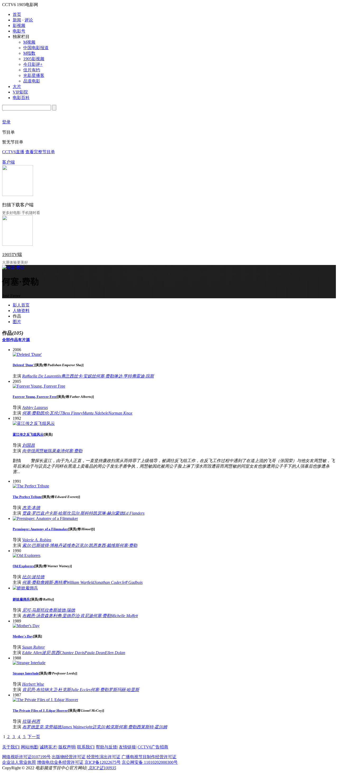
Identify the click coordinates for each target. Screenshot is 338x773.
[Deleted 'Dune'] (27, 354)
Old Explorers (23, 566)
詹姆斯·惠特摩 (53, 582)
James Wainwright (76, 727)
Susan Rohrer (33, 647)
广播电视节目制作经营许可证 (148, 757)
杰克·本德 (31, 507)
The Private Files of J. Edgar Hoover (40, 711)
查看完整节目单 (40, 152)
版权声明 (66, 747)
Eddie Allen (32, 652)
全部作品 (10, 339)
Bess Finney (72, 413)
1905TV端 (12, 254)
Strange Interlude (26, 673)
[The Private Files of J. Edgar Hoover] (45, 699)
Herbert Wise (33, 684)
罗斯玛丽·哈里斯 (124, 689)
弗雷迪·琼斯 (143, 376)
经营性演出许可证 (103, 757)
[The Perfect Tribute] (31, 486)
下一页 (33, 736)
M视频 (29, 42)
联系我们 (85, 747)
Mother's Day (23, 636)
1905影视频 (33, 59)
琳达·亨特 (123, 376)
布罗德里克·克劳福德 (41, 727)
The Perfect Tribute (27, 497)
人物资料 (21, 310)
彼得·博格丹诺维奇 (57, 545)
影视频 (19, 25)
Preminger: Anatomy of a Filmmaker (40, 529)
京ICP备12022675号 (102, 762)
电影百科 (21, 97)
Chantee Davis (72, 652)
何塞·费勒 (105, 376)
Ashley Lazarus (35, 407)
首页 (17, 14)
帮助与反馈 (106, 747)
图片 (17, 321)
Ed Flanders (134, 513)
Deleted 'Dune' (23, 365)
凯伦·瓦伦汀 (51, 413)
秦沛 (60, 451)
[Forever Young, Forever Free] (39, 386)
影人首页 (21, 305)
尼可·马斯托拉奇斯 (39, 610)
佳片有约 (31, 70)
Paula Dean (94, 652)
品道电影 (31, 81)
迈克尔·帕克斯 (105, 727)
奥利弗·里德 (60, 615)
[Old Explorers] (26, 555)
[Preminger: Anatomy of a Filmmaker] (45, 518)
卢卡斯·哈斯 (55, 513)
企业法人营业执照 (19, 762)
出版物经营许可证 (69, 757)
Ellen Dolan (115, 652)
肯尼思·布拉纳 (35, 689)
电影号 (19, 31)
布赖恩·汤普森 (35, 615)
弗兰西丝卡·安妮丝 (78, 376)
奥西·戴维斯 (108, 545)
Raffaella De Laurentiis (41, 376)
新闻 (17, 20)
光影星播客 (33, 75)
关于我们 (10, 747)
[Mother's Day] (26, 625)
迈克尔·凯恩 (86, 545)
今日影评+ (33, 64)
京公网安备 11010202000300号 (150, 762)
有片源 (24, 339)
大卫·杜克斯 (60, 689)
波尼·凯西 (51, 652)
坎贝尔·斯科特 (80, 513)
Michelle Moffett (124, 615)
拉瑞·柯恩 (31, 721)
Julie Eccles (81, 689)
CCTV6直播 (13, 152)
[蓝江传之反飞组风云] (34, 423)
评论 (29, 20)
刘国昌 (28, 445)
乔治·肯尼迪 (82, 615)
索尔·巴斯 (31, 545)
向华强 (28, 451)
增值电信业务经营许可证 (60, 762)
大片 (17, 86)
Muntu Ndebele (95, 413)
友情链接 (127, 747)
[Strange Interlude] (29, 662)
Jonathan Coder (107, 582)
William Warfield (80, 582)
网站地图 (29, 747)
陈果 (52, 451)
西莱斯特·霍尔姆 (152, 727)
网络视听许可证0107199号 (26, 757)
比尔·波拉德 (33, 577)
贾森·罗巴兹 (33, 513)
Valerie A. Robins (36, 540)
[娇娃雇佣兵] (25, 588)
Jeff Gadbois (132, 582)
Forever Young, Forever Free (35, 397)
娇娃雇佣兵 (21, 599)
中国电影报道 (36, 47)
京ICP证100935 (102, 768)
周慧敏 (41, 451)
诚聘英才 (48, 747)
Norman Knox (120, 413)
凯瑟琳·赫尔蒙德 (108, 513)
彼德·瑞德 (66, 610)
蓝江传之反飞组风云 (28, 434)
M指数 (29, 53)
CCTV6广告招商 (153, 747)
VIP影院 (20, 92)
